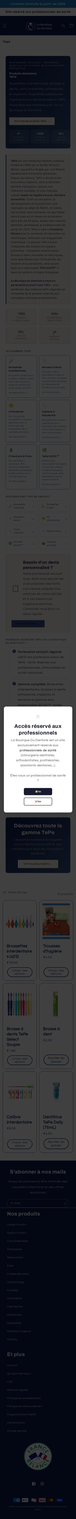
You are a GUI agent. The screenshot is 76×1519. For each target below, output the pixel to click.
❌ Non (38, 802)
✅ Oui (38, 792)
